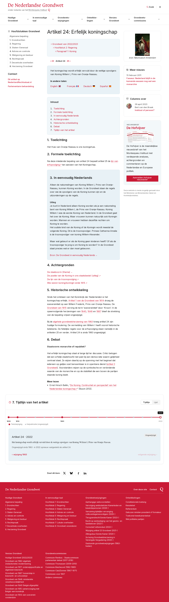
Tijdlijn (146, 402)
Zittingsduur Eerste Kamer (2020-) (100, 534)
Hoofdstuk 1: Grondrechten (57, 502)
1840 (83, 311)
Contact (153, 489)
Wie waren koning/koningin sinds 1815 (66, 283)
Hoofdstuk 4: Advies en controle (59, 512)
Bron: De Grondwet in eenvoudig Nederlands (72, 255)
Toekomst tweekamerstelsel (138, 516)
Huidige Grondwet (13, 19)
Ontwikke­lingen (92, 19)
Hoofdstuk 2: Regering (66, 47)
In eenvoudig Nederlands (66, 115)
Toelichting (59, 108)
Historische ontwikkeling (66, 123)
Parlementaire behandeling (21, 86)
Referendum (131, 509)
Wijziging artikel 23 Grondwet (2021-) (102, 530)
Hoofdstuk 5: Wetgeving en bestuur (60, 516)
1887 (98, 311)
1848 (90, 311)
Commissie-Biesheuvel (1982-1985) (60, 567)
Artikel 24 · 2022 (22, 436)
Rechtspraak (18, 58)
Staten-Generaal (20, 47)
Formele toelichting (63, 112)
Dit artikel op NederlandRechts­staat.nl (20, 81)
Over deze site (140, 489)
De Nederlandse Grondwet (35, 5)
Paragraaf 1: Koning (66, 51)
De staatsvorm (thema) (58, 272)
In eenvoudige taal (40, 19)
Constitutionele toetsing (136, 502)
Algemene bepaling (19, 36)
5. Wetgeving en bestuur (16, 519)
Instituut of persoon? (144, 110)
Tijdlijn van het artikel (64, 130)
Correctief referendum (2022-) (99, 527)
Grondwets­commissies (140, 19)
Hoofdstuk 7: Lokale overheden (59, 522)
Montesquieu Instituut (38, 10)
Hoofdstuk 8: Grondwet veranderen (61, 526)
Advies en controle (21, 51)
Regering (16, 43)
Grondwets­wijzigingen (64, 19)
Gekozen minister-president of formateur (143, 512)
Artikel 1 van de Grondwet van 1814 (86, 300)
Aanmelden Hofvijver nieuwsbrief (142, 178)
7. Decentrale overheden (16, 526)
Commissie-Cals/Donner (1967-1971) (61, 570)
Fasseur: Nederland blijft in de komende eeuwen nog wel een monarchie (141, 81)
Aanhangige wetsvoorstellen (98, 502)
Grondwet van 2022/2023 (65, 44)
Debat (57, 126)
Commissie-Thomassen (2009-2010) (61, 564)
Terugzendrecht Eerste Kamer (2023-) (102, 517)
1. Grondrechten (12, 505)
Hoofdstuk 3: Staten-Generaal (58, 509)
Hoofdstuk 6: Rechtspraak (56, 519)
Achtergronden (61, 119)
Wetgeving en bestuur (22, 55)
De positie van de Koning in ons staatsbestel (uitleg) (72, 275)
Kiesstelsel (130, 505)
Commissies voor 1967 (55, 574)
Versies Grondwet (114, 19)
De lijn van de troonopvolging (62, 279)
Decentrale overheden (22, 62)
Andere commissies (53, 577)
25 (68, 61)
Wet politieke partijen (135, 519)
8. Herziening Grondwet (15, 529)
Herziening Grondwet (22, 66)
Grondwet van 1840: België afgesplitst (21, 585)
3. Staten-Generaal (13, 512)
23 (53, 61)
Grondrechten (18, 40)
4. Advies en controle (14, 516)
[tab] (58, 86)
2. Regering (10, 509)
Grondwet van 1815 (56, 307)
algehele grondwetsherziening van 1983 (73, 321)
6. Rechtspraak (11, 522)
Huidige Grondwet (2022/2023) (18, 558)
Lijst (156, 402)
